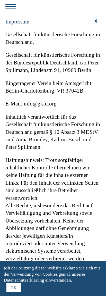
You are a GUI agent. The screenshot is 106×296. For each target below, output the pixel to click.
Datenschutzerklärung (24, 280)
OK (14, 287)
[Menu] (10, 6)
